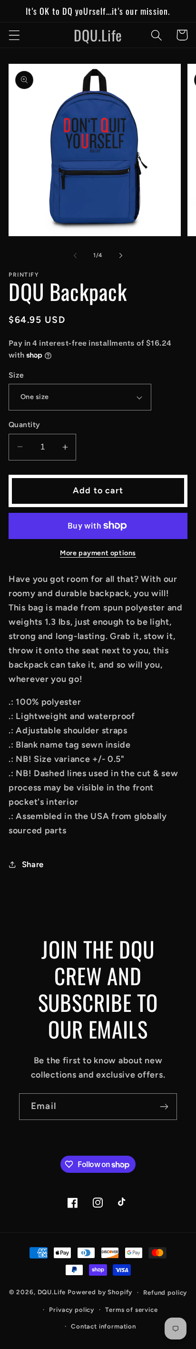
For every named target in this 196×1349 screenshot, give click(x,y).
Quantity (24, 424)
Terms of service (131, 1309)
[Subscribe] (163, 1106)
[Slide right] (120, 255)
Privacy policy (71, 1309)
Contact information (103, 1326)
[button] (14, 35)
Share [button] (33, 864)
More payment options (98, 553)
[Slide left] (75, 255)
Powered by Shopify (100, 1292)
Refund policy (165, 1292)
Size (16, 375)
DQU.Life (52, 1292)
